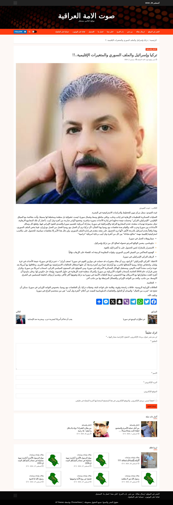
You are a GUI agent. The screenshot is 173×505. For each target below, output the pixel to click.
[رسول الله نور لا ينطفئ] (149, 479)
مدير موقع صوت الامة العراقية (146, 60)
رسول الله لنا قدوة (36, 478)
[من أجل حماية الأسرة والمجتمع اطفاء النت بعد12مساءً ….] (149, 429)
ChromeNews (76, 502)
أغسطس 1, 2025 (132, 434)
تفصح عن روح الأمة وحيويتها (80, 478)
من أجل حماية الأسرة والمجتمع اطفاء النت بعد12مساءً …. (127, 429)
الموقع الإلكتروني (150, 391)
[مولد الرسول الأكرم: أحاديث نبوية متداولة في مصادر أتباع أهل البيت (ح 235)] (53, 460)
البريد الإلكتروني (150, 382)
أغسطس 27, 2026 (84, 466)
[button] (29, 31)
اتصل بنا (100, 32)
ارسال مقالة (140, 32)
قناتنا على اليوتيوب (78, 32)
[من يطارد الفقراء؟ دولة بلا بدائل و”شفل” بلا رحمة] (101, 429)
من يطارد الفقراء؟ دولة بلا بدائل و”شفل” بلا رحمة (79, 429)
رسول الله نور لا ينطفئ (130, 478)
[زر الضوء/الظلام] (34, 32)
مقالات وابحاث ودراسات (132, 458)
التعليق (153, 341)
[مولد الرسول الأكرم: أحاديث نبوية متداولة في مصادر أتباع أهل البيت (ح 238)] (101, 460)
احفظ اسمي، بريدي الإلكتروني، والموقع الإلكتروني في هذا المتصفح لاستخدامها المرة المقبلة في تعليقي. (114, 400)
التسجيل (91, 32)
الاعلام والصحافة (151, 49)
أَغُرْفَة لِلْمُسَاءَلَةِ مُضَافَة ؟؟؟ (128, 460)
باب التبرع (120, 32)
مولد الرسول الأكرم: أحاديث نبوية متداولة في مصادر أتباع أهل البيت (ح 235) (31, 460)
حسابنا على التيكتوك (62, 32)
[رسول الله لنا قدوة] (53, 479)
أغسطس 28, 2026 (131, 464)
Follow (18, 32)
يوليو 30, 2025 (85, 434)
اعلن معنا (110, 32)
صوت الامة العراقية (86, 16)
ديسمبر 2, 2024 (129, 60)
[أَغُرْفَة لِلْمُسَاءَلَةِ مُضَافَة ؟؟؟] (149, 460)
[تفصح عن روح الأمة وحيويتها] (101, 479)
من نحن (130, 32)
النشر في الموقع (153, 32)
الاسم (154, 373)
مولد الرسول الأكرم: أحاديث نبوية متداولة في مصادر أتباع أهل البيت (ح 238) (78, 460)
